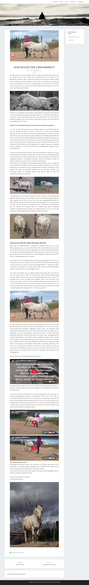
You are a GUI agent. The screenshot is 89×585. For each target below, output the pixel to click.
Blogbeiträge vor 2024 (18, 552)
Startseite (55, 1)
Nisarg (58, 582)
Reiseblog (71, 40)
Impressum (80, 1)
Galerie (61, 1)
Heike (39, 70)
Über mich (73, 1)
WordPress (48, 582)
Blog (66, 1)
